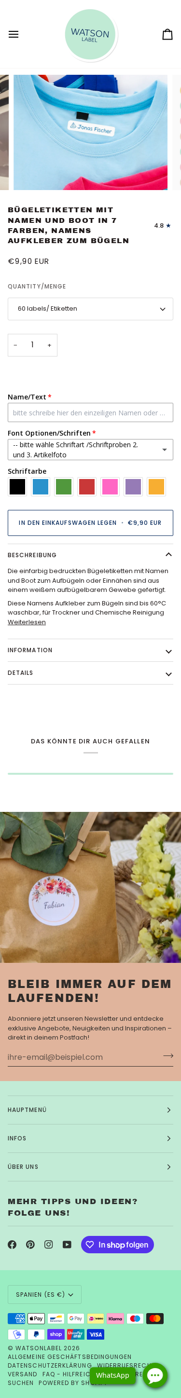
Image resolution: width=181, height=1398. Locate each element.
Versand (23, 1374)
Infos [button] (17, 1138)
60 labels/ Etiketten (47, 308)
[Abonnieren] (165, 1056)
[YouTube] (67, 1244)
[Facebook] (12, 1244)
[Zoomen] (31, 172)
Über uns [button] (23, 1167)
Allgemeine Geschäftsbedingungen (70, 1357)
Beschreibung (32, 555)
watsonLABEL (38, 1348)
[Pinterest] (30, 1244)
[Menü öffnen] (22, 34)
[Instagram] (48, 1244)
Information (30, 650)
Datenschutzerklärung (50, 1365)
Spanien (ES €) (40, 1294)
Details (21, 673)
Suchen (21, 1383)
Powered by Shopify (73, 1383)
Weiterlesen (27, 622)
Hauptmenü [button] (27, 1110)
